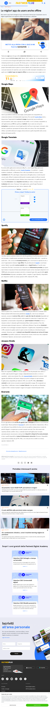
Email (31, 463)
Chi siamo (3, 686)
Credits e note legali (5, 688)
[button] (25, 199)
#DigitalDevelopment (22, 451)
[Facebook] (21, 678)
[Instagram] (2, 678)
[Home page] (25, 3)
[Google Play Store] (42, 668)
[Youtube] (11, 678)
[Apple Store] (29, 668)
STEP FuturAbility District (30, 688)
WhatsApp (28, 463)
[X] (25, 678)
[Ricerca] (42, 3)
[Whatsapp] (16, 678)
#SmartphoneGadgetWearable (12, 451)
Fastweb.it (3, 691)
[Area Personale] (45, 3)
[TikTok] (7, 678)
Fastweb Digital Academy (30, 686)
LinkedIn (19, 463)
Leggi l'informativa (6, 637)
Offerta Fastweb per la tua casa (34, 0)
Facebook (25, 463)
